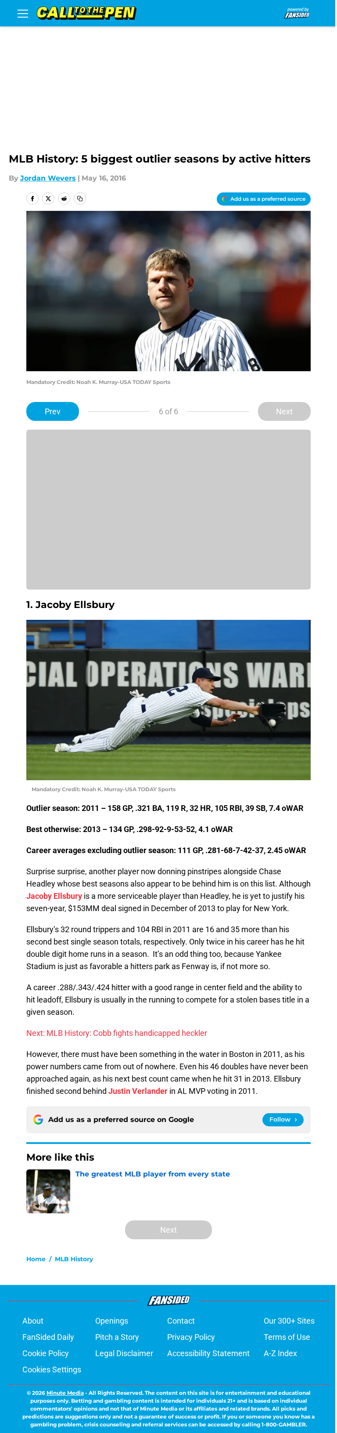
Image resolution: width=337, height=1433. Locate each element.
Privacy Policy (191, 1337)
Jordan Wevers (48, 178)
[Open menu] (23, 13)
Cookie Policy (45, 1353)
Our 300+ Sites (289, 1320)
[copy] (80, 198)
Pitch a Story (117, 1337)
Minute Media (65, 1393)
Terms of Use (287, 1337)
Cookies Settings (51, 1369)
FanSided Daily (48, 1337)
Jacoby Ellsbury (54, 896)
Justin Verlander (138, 1091)
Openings (111, 1320)
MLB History (74, 1259)
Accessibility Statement (208, 1353)
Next (284, 411)
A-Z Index (280, 1353)
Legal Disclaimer (124, 1353)
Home (36, 1259)
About (32, 1320)
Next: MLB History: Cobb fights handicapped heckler (116, 1033)
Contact (181, 1320)
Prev (53, 411)
